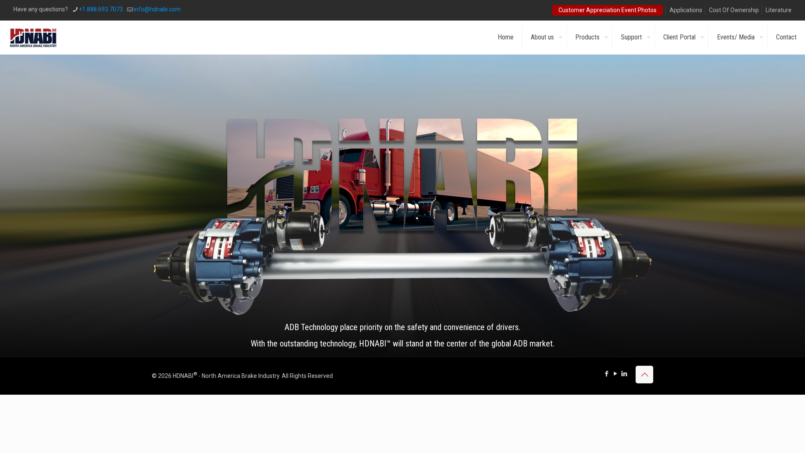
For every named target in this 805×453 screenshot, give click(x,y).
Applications (686, 10)
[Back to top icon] (644, 374)
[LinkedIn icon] (624, 374)
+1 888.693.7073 (101, 9)
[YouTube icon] (615, 374)
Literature (779, 10)
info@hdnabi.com (157, 9)
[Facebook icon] (606, 374)
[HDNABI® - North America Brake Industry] (33, 37)
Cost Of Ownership (734, 10)
